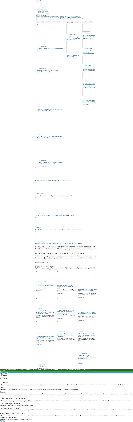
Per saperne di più (39, 290)
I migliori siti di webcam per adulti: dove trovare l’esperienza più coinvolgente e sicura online (45, 337)
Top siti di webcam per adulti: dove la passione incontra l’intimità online (72, 18)
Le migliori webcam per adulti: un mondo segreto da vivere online (69, 16)
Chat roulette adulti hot (44, 6)
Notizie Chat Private (55, 269)
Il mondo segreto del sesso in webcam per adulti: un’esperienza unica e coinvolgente (87, 357)
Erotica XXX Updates (66, 267)
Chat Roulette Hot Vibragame (43, 10)
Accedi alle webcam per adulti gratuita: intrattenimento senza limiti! (70, 17)
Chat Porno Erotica (41, 12)
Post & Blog (40, 2)
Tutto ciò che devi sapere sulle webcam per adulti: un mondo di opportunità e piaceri (86, 335)
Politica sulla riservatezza (43, 366)
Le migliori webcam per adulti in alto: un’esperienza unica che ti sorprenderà (65, 335)
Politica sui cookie (42, 364)
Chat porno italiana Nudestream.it (43, 11)
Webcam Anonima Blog (74, 268)
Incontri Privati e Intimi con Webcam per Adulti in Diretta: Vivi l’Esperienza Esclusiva (78, 19)
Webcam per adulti (43, 3)
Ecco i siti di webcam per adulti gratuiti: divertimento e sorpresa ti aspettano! (87, 313)
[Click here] (66, 263)
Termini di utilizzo (42, 365)
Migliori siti (42, 4)
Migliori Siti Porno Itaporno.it (42, 9)
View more (88, 369)
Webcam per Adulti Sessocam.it (43, 8)
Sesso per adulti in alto (44, 7)
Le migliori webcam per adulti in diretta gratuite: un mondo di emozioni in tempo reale (79, 21)
